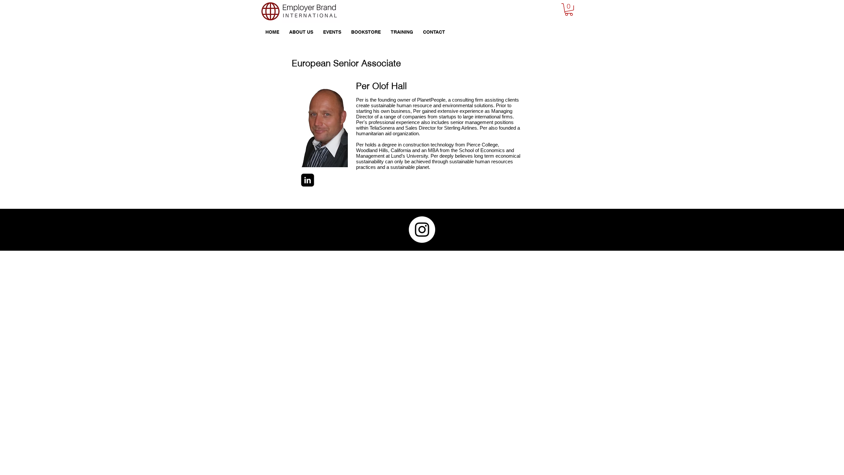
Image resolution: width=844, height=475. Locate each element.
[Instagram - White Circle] (422, 229)
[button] (568, 9)
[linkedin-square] (307, 180)
